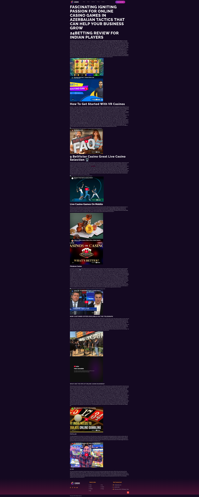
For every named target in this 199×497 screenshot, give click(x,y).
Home (84, 1)
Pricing (98, 1)
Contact (103, 1)
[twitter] (77, 487)
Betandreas (93, 166)
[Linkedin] (75, 487)
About (88, 1)
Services (93, 1)
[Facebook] (70, 487)
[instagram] (72, 487)
